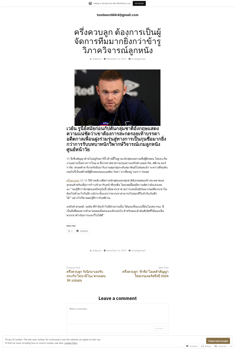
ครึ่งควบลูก (73, 180)
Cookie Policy (71, 343)
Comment (159, 328)
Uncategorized (138, 58)
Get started (139, 3)
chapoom (96, 58)
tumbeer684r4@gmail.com (117, 15)
